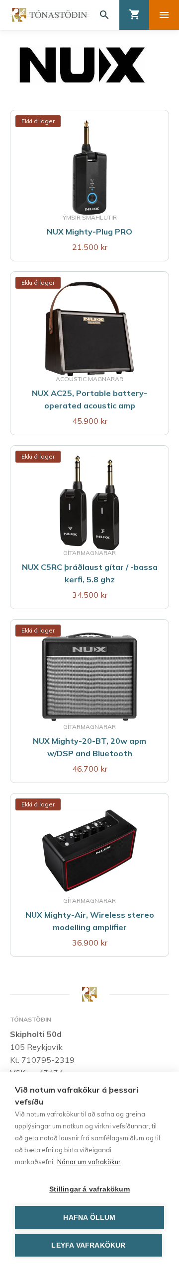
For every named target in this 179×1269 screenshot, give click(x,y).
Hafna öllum (89, 1217)
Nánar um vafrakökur (89, 1162)
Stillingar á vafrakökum (89, 1189)
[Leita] (104, 15)
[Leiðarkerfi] (164, 15)
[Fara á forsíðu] (50, 15)
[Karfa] (134, 15)
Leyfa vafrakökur (88, 1245)
